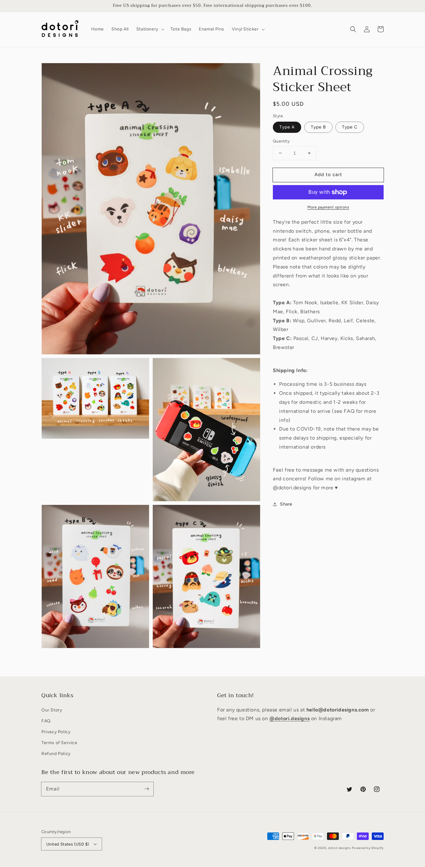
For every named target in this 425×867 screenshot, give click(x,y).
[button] (150, 29)
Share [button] (286, 504)
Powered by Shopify (368, 848)
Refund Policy (56, 753)
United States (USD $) (67, 844)
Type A (287, 127)
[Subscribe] (146, 789)
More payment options (328, 207)
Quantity (281, 141)
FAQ (46, 721)
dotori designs (339, 848)
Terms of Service (59, 742)
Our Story (51, 710)
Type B (318, 127)
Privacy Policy (55, 731)
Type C (349, 127)
